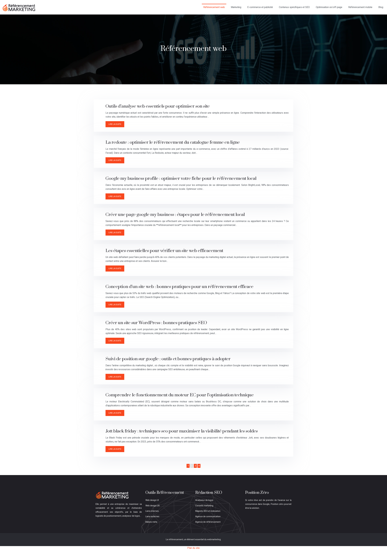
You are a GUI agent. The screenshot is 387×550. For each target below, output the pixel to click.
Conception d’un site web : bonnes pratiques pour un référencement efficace (179, 287)
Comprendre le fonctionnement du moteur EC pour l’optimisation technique (180, 395)
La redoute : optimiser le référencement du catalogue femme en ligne (173, 142)
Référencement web (214, 7)
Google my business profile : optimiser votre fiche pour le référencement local (181, 178)
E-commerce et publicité (260, 7)
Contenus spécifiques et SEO (294, 7)
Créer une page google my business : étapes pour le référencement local (175, 214)
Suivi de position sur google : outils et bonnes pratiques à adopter (168, 359)
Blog (380, 7)
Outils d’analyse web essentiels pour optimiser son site (158, 106)
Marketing (236, 7)
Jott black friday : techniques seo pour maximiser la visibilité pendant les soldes (182, 431)
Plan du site (193, 548)
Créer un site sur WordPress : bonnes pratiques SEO (156, 323)
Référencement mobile (360, 7)
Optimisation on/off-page (329, 7)
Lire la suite (115, 124)
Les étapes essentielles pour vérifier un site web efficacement (164, 251)
